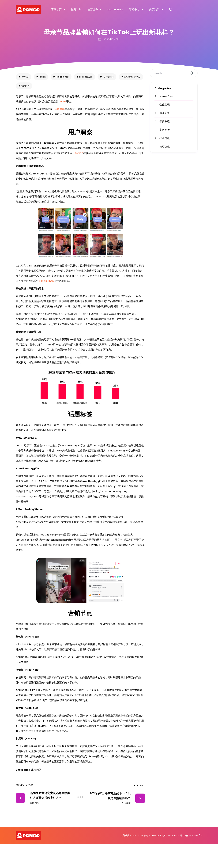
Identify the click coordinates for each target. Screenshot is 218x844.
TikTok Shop (62, 76)
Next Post (138, 785)
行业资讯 (164, 138)
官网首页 (56, 9)
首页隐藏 (164, 146)
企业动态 (164, 104)
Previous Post (25, 785)
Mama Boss (115, 9)
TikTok (42, 76)
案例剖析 (164, 129)
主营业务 (93, 9)
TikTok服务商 (85, 76)
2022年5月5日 (111, 39)
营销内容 (25, 86)
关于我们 (154, 9)
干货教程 (164, 121)
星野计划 (76, 9)
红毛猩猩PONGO (132, 76)
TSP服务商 (108, 76)
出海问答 (164, 112)
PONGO (25, 76)
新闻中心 (134, 9)
